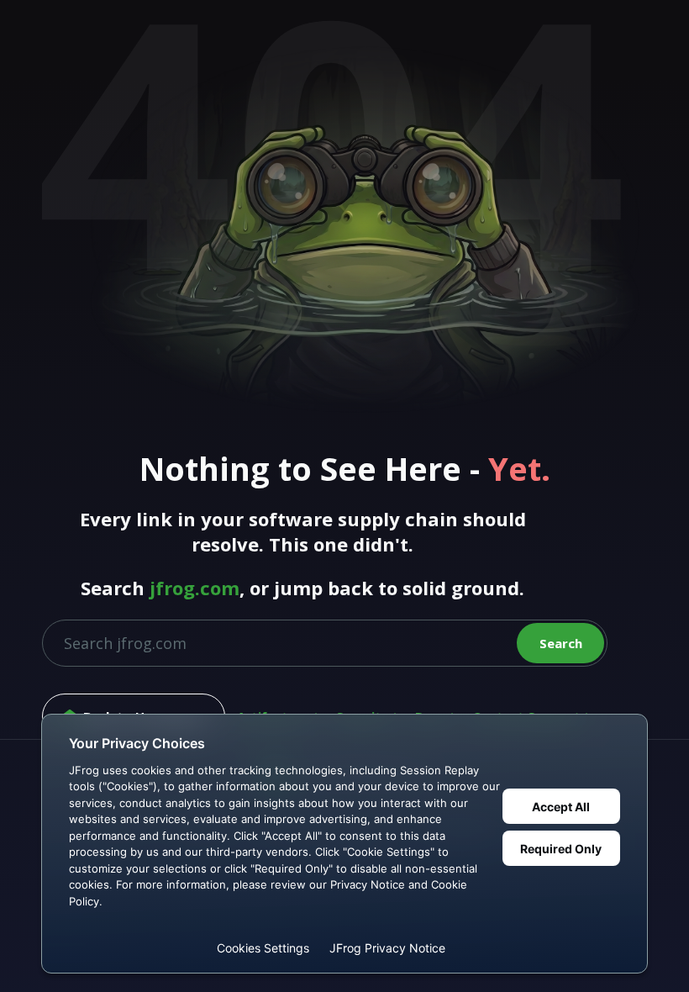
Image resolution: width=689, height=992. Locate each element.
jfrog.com (194, 587)
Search (560, 643)
